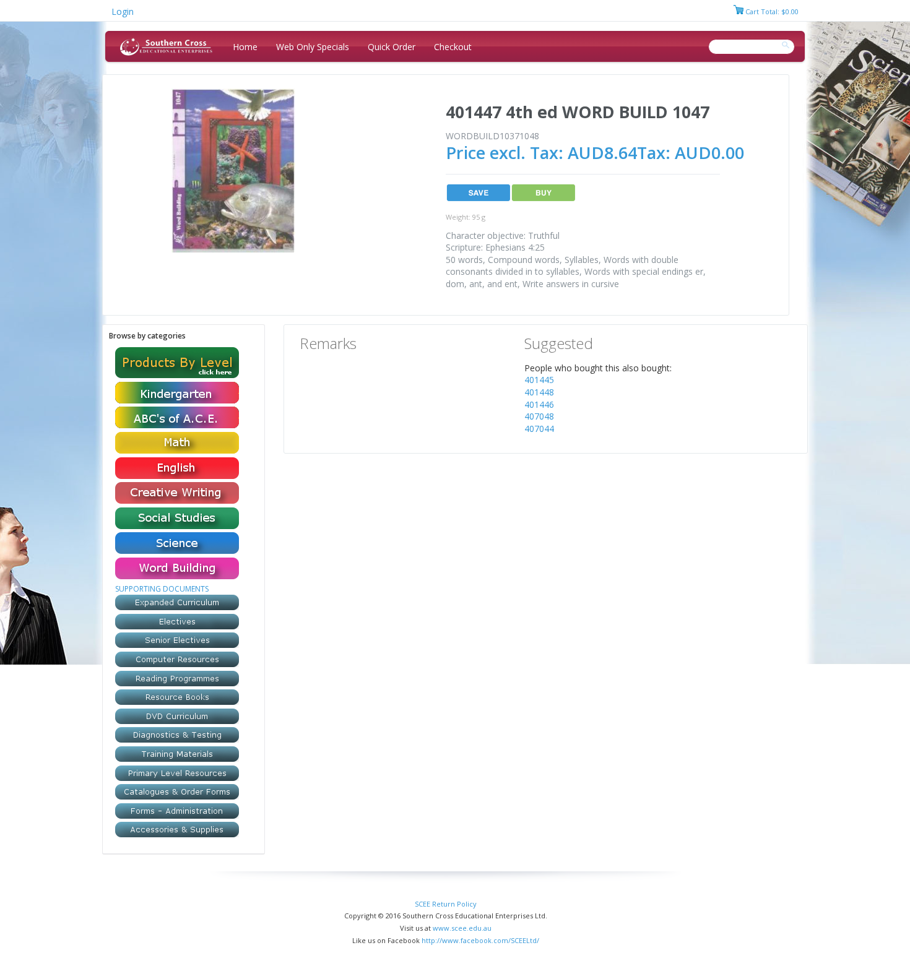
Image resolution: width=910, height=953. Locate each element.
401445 (539, 380)
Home (245, 47)
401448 (539, 392)
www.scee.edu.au (462, 928)
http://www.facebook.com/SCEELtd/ (480, 940)
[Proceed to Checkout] (738, 11)
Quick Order (391, 47)
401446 (539, 404)
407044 (539, 428)
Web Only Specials (312, 47)
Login (122, 11)
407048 (539, 416)
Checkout (453, 47)
